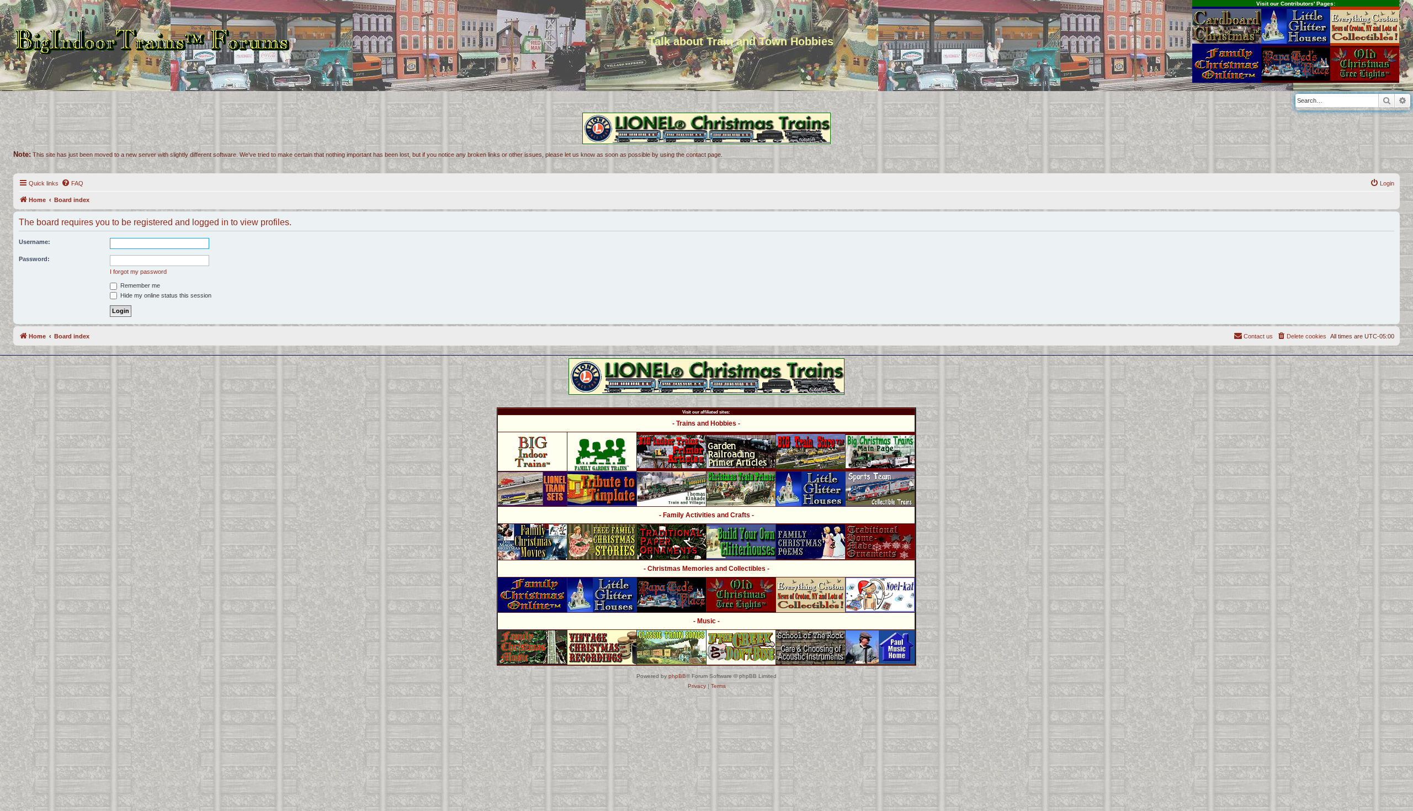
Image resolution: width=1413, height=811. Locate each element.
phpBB (677, 676)
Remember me (139, 285)
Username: (34, 241)
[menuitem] (72, 183)
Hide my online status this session (165, 295)
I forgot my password (138, 271)
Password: (34, 259)
